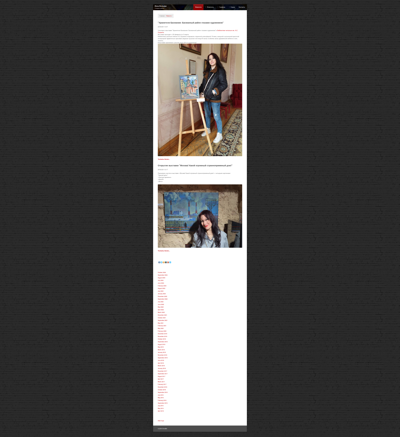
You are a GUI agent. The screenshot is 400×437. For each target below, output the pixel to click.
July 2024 (160, 280)
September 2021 (163, 320)
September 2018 (163, 358)
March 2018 (161, 366)
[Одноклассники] (164, 262)
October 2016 (162, 390)
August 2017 (161, 376)
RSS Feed (161, 421)
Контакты (242, 7)
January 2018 (162, 368)
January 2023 (162, 294)
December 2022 (162, 296)
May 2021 (161, 323)
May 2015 (161, 408)
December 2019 (162, 334)
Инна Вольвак (161, 6)
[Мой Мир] (166, 262)
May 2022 (161, 307)
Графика (222, 7)
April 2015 (161, 411)
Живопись (210, 7)
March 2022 (161, 312)
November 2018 (162, 355)
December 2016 (162, 387)
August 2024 (161, 278)
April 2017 (161, 379)
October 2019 (162, 339)
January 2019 (162, 352)
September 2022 (163, 299)
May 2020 (161, 328)
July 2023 (160, 291)
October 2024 (162, 272)
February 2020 (162, 331)
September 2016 (163, 392)
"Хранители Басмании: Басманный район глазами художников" (191, 22)
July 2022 (160, 302)
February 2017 (162, 384)
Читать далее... (164, 159)
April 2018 (161, 363)
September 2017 (163, 374)
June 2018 (161, 360)
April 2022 (161, 310)
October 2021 (162, 318)
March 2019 (161, 350)
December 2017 (162, 371)
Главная (162, 16)
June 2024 (161, 283)
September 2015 (163, 403)
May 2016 (161, 398)
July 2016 (160, 395)
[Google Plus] (168, 262)
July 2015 (160, 406)
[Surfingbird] (170, 262)
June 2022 (161, 304)
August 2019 (161, 344)
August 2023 (161, 288)
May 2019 (161, 347)
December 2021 (162, 315)
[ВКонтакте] (159, 262)
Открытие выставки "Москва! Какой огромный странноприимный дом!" (195, 165)
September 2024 (163, 275)
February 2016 (162, 400)
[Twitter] (161, 262)
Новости (198, 7)
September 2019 (163, 342)
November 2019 (162, 336)
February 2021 (162, 326)
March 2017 (161, 382)
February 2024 (162, 286)
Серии (233, 7)
